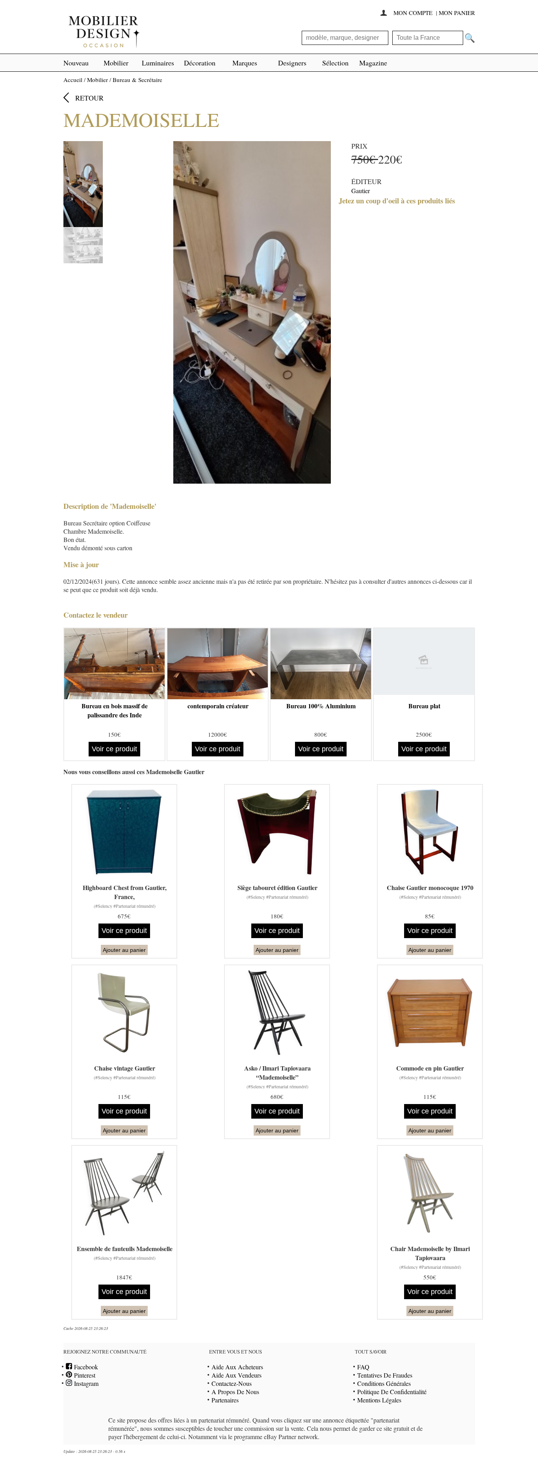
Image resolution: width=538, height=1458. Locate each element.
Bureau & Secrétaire (137, 80)
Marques (244, 62)
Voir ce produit (114, 749)
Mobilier (116, 62)
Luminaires (158, 62)
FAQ (363, 1367)
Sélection (335, 62)
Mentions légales (379, 1400)
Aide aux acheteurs (237, 1367)
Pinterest (83, 1375)
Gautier (360, 190)
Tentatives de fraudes (384, 1375)
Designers (292, 62)
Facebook (85, 1367)
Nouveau (76, 62)
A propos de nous (235, 1391)
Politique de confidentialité (392, 1391)
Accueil (72, 80)
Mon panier (457, 13)
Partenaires (225, 1400)
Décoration (199, 62)
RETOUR (89, 97)
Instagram (85, 1383)
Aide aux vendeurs (236, 1375)
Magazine (373, 62)
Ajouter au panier (124, 950)
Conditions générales (384, 1383)
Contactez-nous (231, 1383)
